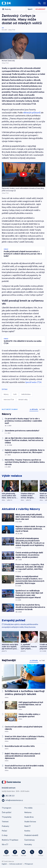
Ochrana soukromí (15, 864)
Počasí (4, 831)
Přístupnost (29, 864)
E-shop (4, 835)
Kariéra (27, 831)
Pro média (28, 808)
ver (3, 28)
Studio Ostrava (30, 821)
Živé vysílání (6, 812)
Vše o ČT (5, 844)
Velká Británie (26, 394)
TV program (6, 808)
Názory (6, 394)
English (4, 864)
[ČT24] (6, 3)
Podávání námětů (31, 835)
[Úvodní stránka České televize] (11, 781)
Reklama (27, 812)
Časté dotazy (29, 840)
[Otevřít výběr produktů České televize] (44, 3)
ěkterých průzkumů (32, 112)
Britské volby (23, 399)
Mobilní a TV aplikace (10, 840)
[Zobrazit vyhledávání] (39, 3)
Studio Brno (29, 817)
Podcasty (5, 826)
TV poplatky (6, 817)
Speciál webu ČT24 (33, 382)
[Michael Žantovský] (23, 46)
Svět (15, 394)
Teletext (5, 821)
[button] (23, 174)
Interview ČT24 (9, 399)
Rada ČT (27, 826)
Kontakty (28, 844)
